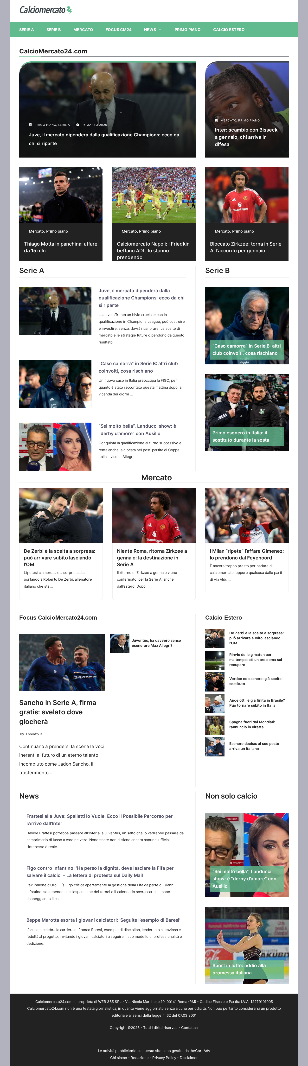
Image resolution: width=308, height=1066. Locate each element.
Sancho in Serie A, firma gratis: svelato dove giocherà (57, 711)
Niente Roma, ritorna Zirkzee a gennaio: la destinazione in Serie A (152, 557)
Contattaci (190, 1027)
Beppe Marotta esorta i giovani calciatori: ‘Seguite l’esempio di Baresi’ (103, 920)
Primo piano (188, 29)
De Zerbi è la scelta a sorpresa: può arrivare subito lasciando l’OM (59, 557)
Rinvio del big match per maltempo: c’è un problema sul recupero (255, 659)
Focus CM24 (119, 29)
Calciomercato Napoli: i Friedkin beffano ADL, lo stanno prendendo (153, 250)
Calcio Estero (229, 29)
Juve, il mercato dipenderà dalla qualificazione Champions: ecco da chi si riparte (142, 298)
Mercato (83, 29)
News (150, 29)
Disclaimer (189, 1057)
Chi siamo (118, 1057)
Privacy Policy (164, 1057)
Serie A (26, 29)
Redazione (140, 1057)
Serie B (53, 29)
